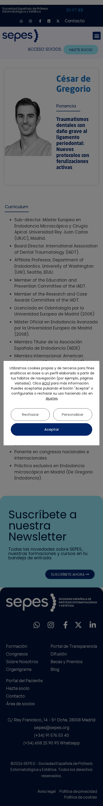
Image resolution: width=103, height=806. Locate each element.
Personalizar (72, 414)
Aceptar (51, 429)
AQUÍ (46, 383)
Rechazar (30, 414)
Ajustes (52, 398)
